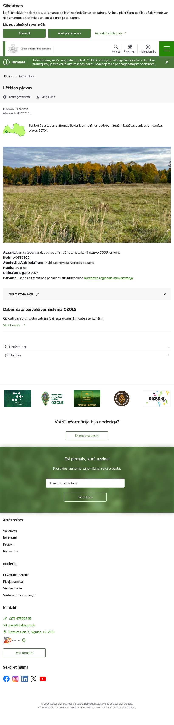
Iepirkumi (10, 538)
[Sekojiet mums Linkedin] (24, 679)
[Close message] (167, 62)
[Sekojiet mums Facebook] (6, 679)
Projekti (8, 544)
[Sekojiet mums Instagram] (15, 679)
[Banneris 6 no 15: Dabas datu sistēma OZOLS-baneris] (52, 398)
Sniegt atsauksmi (87, 436)
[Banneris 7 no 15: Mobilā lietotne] (87, 398)
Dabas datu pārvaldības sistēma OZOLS (39, 309)
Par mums (10, 551)
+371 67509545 (19, 619)
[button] (37, 294)
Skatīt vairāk (11, 325)
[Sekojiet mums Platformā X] (34, 679)
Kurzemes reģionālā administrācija (108, 278)
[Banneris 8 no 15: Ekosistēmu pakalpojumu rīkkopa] (121, 398)
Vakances (10, 531)
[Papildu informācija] (23, 640)
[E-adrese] (11, 640)
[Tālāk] (165, 398)
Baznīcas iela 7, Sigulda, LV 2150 (31, 632)
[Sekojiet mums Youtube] (43, 678)
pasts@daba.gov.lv (21, 625)
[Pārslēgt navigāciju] (166, 48)
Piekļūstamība (13, 582)
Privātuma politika (16, 575)
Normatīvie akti (21, 294)
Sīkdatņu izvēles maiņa (19, 595)
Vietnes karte (12, 588)
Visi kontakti (24, 653)
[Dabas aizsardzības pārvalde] (29, 48)
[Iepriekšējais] (8, 398)
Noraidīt (24, 33)
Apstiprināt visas (69, 33)
